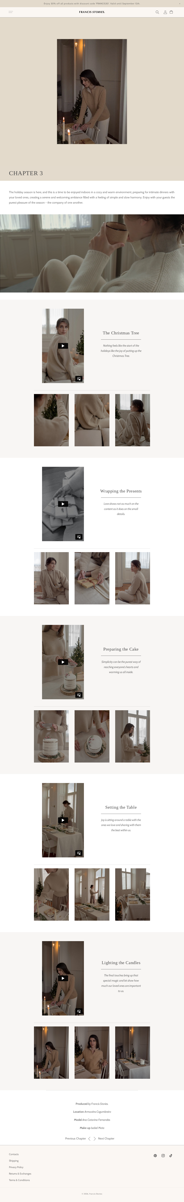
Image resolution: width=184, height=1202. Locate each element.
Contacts (14, 1154)
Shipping (14, 1160)
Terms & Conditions (19, 1180)
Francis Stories (95, 1194)
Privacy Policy (16, 1167)
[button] (11, 12)
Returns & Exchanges (20, 1173)
